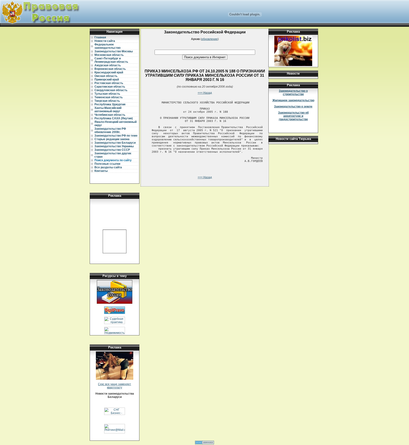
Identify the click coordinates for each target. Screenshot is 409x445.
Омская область (105, 76)
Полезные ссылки (107, 163)
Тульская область (107, 93)
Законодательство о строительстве (293, 92)
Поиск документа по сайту (113, 160)
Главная (100, 37)
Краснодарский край (108, 72)
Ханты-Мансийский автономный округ (107, 109)
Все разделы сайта (108, 167)
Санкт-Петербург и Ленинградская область (111, 60)
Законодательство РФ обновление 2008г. (110, 130)
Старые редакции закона (111, 139)
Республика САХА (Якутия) (113, 118)
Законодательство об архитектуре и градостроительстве (293, 116)
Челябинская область (109, 114)
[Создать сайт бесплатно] (204, 443)
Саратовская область (109, 86)
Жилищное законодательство (293, 100)
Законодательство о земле (293, 106)
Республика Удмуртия (109, 104)
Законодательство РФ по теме (116, 135)
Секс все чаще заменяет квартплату (114, 386)
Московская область (109, 55)
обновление (209, 39)
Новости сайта (104, 41)
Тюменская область (108, 97)
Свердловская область (110, 90)
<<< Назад (205, 92)
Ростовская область (108, 83)
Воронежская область (110, 69)
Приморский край (106, 79)
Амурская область (107, 65)
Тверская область (107, 100)
